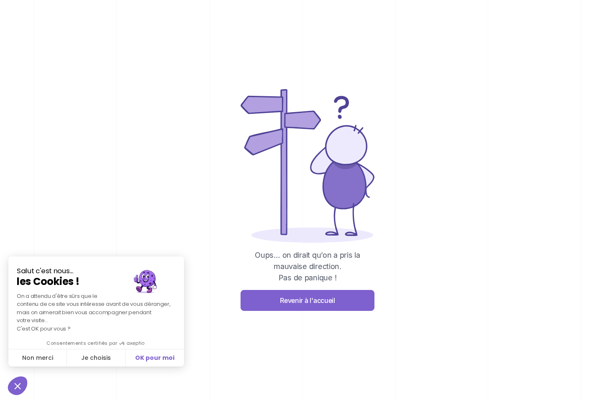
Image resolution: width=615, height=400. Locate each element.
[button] (18, 386)
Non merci (37, 358)
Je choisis (96, 358)
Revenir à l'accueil (307, 300)
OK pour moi (154, 358)
